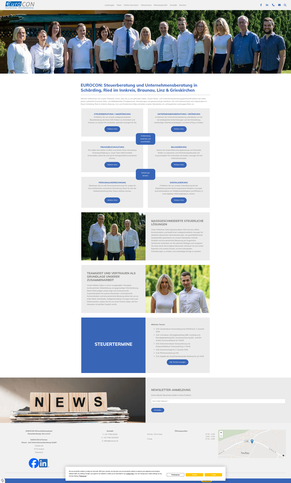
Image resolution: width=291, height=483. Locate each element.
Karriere (182, 5)
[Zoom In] (221, 432)
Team (119, 5)
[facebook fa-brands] (260, 5)
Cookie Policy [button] (130, 473)
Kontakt (173, 5)
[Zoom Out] (221, 436)
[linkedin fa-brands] (267, 5)
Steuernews (146, 5)
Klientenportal (160, 5)
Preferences (175, 475)
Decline (194, 475)
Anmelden (157, 410)
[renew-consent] (2, 480)
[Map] (252, 444)
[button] (112, 129)
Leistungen (109, 5)
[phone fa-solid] (273, 5)
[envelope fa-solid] (279, 5)
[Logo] (27, 5)
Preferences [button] (82, 476)
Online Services (130, 5)
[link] (131, 5)
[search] (285, 5)
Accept (213, 475)
